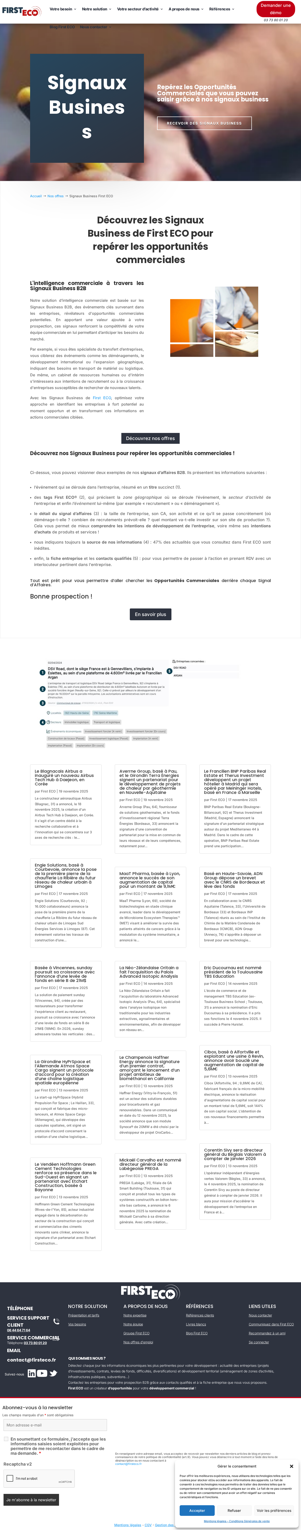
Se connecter (259, 1342)
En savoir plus (150, 614)
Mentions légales (127, 1525)
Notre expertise (135, 1315)
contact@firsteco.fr (31, 1360)
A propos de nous (184, 9)
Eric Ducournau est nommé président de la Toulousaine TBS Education (233, 972)
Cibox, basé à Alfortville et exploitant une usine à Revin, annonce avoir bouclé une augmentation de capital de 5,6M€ (234, 1060)
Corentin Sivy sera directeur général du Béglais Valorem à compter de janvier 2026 (235, 1154)
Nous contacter (93, 27)
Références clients (200, 1315)
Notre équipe (133, 1324)
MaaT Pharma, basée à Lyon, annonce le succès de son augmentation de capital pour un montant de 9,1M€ (149, 880)
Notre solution (94, 9)
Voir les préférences (274, 1510)
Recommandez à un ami (267, 1333)
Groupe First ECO (136, 1333)
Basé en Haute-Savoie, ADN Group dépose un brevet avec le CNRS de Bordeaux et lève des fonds (234, 880)
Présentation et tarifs (83, 1315)
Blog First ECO (62, 27)
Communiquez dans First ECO (271, 1324)
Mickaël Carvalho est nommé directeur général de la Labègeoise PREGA (150, 1164)
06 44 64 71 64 (18, 1330)
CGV (148, 1525)
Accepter (197, 1510)
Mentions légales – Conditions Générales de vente (237, 1521)
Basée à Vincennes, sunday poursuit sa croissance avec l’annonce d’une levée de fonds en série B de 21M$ (65, 974)
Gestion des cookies (171, 1525)
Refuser (234, 1510)
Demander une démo (276, 9)
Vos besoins (77, 1324)
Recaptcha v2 (18, 1464)
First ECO (102, 397)
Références (219, 9)
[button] (291, 1466)
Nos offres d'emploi (138, 1342)
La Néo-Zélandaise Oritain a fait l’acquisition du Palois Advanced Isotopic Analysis (148, 972)
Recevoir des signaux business (204, 123)
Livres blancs (196, 1324)
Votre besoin (61, 9)
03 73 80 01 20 (35, 1343)
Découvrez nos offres (150, 438)
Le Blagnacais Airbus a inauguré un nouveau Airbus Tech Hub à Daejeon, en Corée (64, 777)
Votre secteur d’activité (138, 9)
